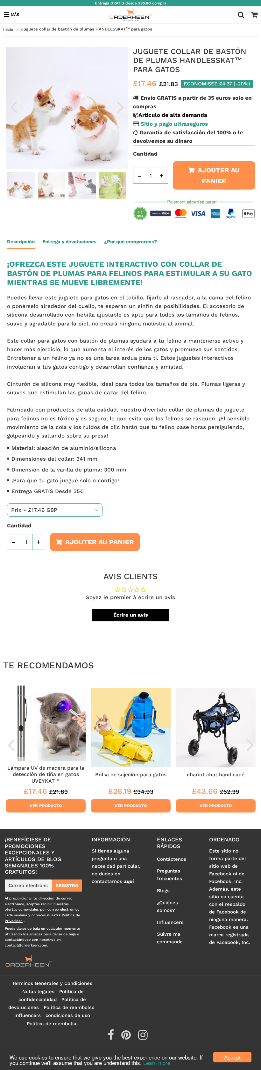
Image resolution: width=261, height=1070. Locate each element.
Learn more (156, 1063)
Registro (67, 885)
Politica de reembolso (69, 1007)
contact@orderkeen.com (26, 945)
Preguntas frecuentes (169, 874)
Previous (13, 107)
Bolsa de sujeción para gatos (130, 775)
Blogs (163, 890)
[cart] (254, 14)
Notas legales (38, 991)
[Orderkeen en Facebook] (111, 1037)
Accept (232, 1057)
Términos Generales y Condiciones (52, 983)
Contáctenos (171, 859)
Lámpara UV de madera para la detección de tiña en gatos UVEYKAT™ (45, 774)
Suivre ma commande (170, 938)
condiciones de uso (68, 1015)
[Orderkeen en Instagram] (143, 1037)
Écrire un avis (130, 615)
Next (120, 107)
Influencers (170, 922)
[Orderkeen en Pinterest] (127, 1037)
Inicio (8, 29)
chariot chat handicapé (215, 775)
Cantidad (145, 153)
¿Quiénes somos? (167, 906)
